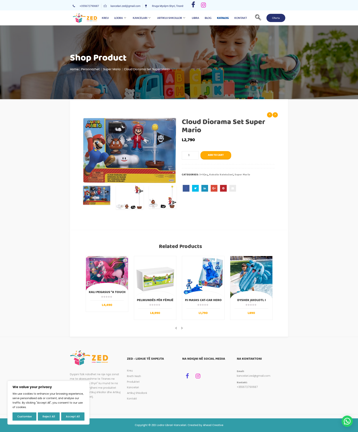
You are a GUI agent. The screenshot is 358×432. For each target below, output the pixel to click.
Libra (195, 17)
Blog (208, 17)
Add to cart (216, 155)
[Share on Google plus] (214, 188)
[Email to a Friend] (232, 188)
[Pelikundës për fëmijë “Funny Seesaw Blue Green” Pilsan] (155, 277)
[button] (258, 18)
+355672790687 (247, 387)
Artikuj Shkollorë (137, 393)
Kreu (105, 17)
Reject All (49, 416)
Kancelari (140, 17)
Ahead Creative (213, 425)
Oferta (276, 17)
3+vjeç (203, 174)
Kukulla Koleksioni (221, 174)
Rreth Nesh (134, 376)
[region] (48, 403)
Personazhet (90, 69)
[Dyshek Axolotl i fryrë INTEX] (251, 277)
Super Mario (112, 69)
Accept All (73, 416)
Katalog (223, 15)
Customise (24, 416)
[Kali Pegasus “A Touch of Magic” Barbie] (107, 273)
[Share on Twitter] (195, 188)
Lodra (118, 17)
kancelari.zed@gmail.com (253, 376)
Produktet (133, 382)
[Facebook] (193, 5)
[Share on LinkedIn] (204, 188)
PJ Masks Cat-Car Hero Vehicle (203, 301)
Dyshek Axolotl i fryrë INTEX (251, 301)
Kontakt (240, 17)
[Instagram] (203, 5)
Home (74, 69)
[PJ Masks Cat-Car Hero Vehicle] (203, 277)
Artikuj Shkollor (169, 17)
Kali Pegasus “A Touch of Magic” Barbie (107, 293)
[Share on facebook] (186, 188)
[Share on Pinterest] (223, 188)
